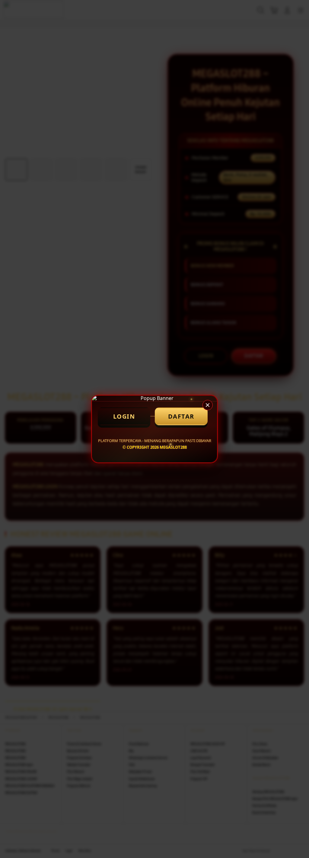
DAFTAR (181, 416)
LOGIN (124, 416)
